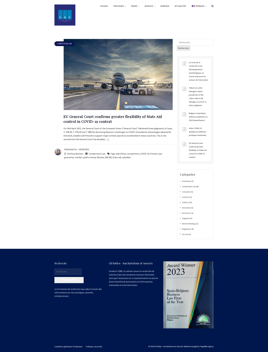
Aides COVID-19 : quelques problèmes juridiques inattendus (197, 131)
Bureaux (165, 6)
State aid (117, 157)
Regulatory (186, 229)
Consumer (186, 192)
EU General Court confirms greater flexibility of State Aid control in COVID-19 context (198, 150)
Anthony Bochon (75, 153)
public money (89, 157)
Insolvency (186, 213)
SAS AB (108, 157)
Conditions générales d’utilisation (68, 346)
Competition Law (97, 153)
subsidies (126, 157)
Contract (185, 197)
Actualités (180, 6)
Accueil (104, 6)
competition (133, 153)
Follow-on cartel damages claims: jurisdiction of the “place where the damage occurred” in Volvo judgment (197, 97)
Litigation (186, 218)
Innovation (186, 207)
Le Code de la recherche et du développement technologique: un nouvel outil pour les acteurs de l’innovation (198, 71)
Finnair (153, 153)
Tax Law (185, 234)
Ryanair (100, 157)
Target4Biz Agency (207, 346)
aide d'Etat (121, 153)
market (78, 157)
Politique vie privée (94, 346)
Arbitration (186, 181)
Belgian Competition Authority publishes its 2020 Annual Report (198, 117)
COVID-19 (144, 153)
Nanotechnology (189, 223)
